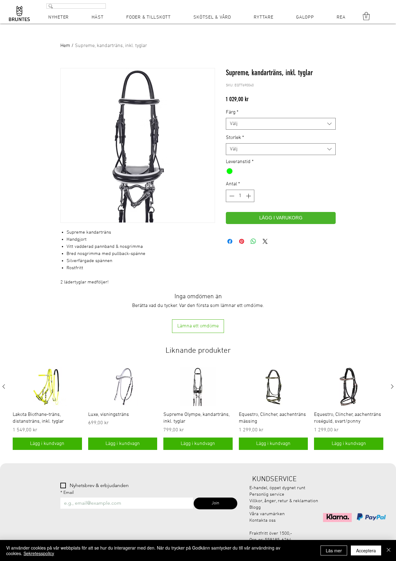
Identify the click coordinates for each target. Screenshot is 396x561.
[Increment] (249, 196)
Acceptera (366, 550)
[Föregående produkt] (3, 386)
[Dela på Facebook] (230, 241)
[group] (198, 408)
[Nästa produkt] (392, 386)
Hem (65, 46)
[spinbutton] (240, 196)
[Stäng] (388, 550)
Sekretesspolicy (39, 553)
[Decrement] (231, 196)
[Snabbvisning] (47, 386)
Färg (232, 112)
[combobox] (281, 124)
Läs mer (334, 550)
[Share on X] (265, 241)
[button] (366, 16)
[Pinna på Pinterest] (241, 241)
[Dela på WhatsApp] (253, 241)
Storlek (235, 138)
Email (67, 492)
